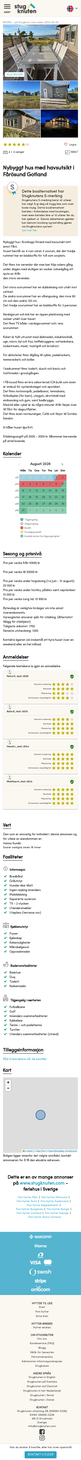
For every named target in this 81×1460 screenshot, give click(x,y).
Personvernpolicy (42, 1357)
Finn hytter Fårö (28, 1197)
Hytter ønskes (42, 1327)
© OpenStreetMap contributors (61, 1151)
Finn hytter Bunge (58, 1209)
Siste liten (42, 1316)
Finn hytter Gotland (29, 1213)
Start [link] (42, 1307)
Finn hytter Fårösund (54, 1197)
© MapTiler (39, 1151)
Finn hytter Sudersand (54, 1201)
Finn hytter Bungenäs (29, 1209)
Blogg (42, 1348)
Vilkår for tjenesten (42, 1352)
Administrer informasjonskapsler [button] (42, 1361)
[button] (8, 1082)
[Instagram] (42, 1438)
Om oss (42, 1339)
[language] (72, 8)
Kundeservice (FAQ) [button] (42, 1343)
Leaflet (28, 1151)
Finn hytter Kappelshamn (42, 1205)
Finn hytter (42, 1312)
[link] (42, 1377)
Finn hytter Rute (27, 1201)
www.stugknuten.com (42, 1183)
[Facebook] (42, 1432)
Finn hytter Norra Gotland (44, 1217)
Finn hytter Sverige (57, 1213)
